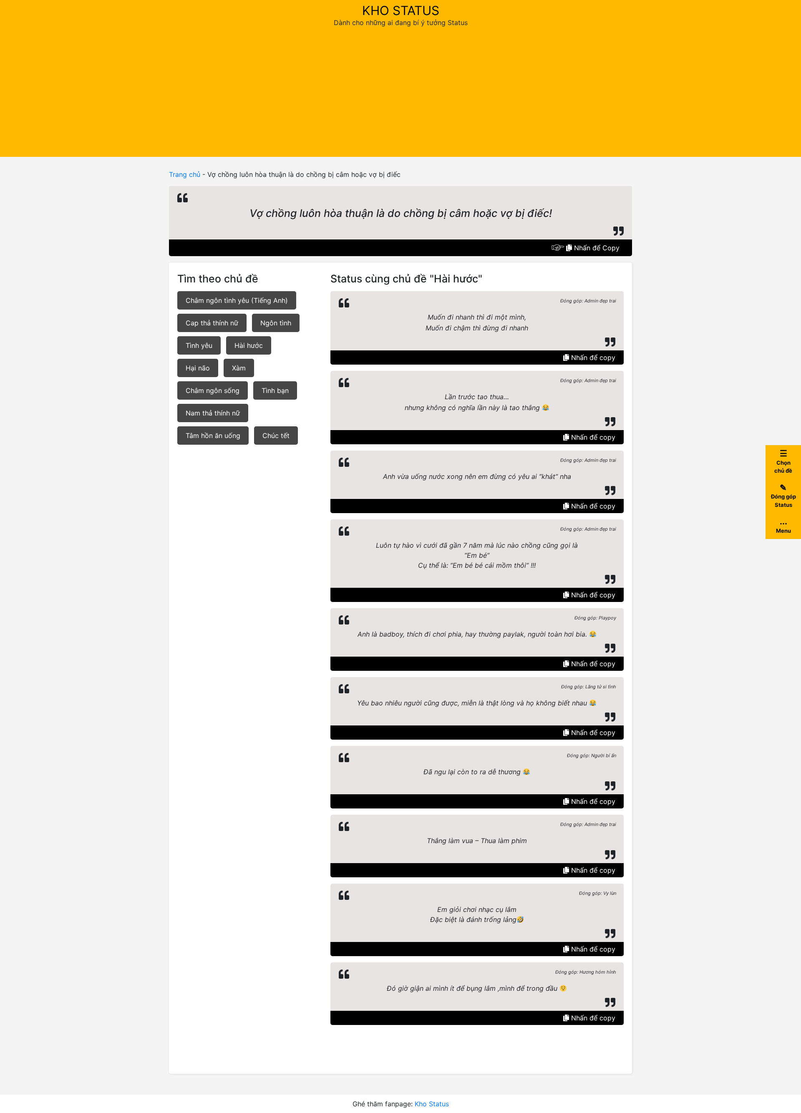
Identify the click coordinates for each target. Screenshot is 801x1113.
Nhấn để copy (592, 357)
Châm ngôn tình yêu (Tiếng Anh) (237, 300)
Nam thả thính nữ (213, 413)
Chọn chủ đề (783, 461)
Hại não (198, 368)
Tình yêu (199, 345)
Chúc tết (276, 435)
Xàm (239, 368)
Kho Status (400, 10)
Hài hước (248, 345)
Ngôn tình (275, 323)
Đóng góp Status (783, 495)
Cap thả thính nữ (212, 323)
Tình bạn (275, 390)
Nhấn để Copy (596, 248)
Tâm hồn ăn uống (213, 435)
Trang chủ (184, 174)
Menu (783, 525)
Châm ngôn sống (212, 390)
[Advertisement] (400, 90)
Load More (477, 1044)
